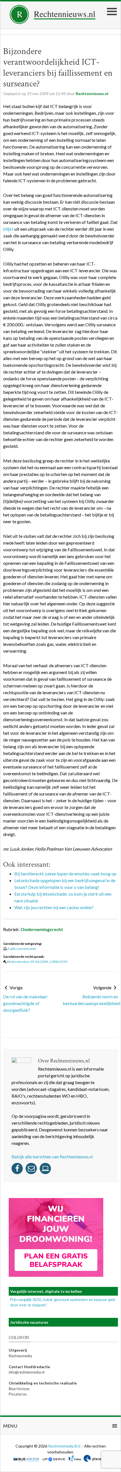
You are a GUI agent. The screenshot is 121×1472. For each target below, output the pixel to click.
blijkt (8, 229)
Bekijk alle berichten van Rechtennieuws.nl (52, 1156)
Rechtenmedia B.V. (65, 1446)
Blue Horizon (19, 1388)
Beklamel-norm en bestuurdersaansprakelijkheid (90, 1000)
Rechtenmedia (20, 1356)
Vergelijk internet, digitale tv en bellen (46, 1291)
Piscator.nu (18, 1394)
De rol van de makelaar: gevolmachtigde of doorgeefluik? (25, 1003)
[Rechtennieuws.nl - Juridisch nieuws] (53, 22)
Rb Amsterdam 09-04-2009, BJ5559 (37, 961)
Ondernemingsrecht (42, 929)
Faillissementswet (22, 949)
